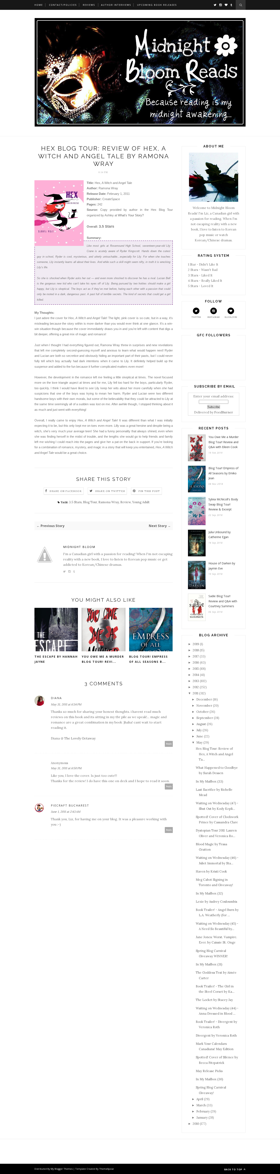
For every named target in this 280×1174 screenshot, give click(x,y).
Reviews (89, 4)
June (199, 736)
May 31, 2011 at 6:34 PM (66, 704)
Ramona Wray (108, 502)
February (203, 1111)
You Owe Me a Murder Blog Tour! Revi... (103, 659)
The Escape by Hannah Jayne (56, 659)
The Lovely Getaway (79, 738)
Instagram (213, 317)
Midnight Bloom (79, 547)
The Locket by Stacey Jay (214, 1000)
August (201, 724)
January (202, 1117)
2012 (196, 687)
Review (125, 502)
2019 (196, 644)
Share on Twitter (110, 491)
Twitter (196, 317)
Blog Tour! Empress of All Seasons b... (148, 659)
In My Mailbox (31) (209, 964)
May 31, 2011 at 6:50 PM (66, 768)
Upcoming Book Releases (157, 4)
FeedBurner (223, 412)
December (204, 699)
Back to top (233, 1169)
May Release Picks (209, 1071)
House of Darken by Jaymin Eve (221, 565)
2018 (196, 650)
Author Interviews (116, 4)
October (202, 712)
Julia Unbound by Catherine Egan (219, 534)
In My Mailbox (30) (209, 1079)
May (199, 742)
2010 (196, 1124)
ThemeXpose (106, 1168)
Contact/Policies (63, 4)
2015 (196, 669)
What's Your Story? (131, 215)
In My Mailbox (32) (209, 893)
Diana (56, 698)
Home (38, 4)
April (199, 1099)
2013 (196, 681)
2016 (196, 662)
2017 (196, 656)
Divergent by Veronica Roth (216, 1035)
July (199, 730)
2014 (196, 675)
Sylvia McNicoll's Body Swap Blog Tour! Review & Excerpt (223, 504)
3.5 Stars (75, 502)
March (201, 1105)
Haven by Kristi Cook (211, 871)
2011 (195, 693)
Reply (169, 744)
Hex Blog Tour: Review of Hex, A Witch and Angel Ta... (214, 754)
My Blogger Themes (62, 1168)
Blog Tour (90, 502)
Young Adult (141, 502)
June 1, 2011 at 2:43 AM (65, 811)
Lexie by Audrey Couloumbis (216, 902)
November (204, 705)
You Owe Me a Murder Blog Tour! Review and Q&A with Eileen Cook (223, 442)
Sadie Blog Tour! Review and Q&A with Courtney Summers (222, 601)
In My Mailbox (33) (209, 781)
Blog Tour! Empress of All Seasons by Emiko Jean (223, 473)
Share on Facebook (66, 491)
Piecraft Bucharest (70, 805)
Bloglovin (231, 317)
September (204, 718)
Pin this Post (149, 491)
